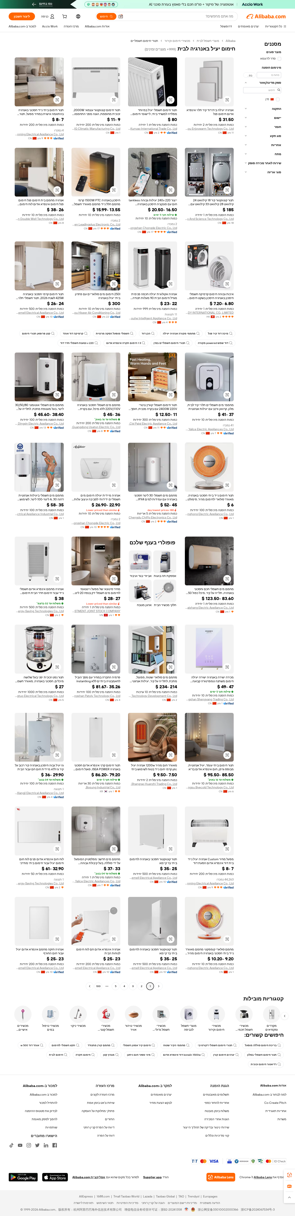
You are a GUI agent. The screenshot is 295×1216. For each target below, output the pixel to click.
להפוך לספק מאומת (44, 1119)
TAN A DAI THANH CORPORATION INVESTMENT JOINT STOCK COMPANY (96, 611)
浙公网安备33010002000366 (218, 1209)
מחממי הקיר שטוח (174, 1045)
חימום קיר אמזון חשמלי (137, 1045)
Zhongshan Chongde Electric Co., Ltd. (152, 228)
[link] (289, 1175)
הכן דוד (146, 333)
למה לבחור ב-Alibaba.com (269, 1094)
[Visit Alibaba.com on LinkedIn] (46, 1145)
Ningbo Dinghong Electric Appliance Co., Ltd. (209, 514)
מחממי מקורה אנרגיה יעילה (179, 333)
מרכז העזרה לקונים (102, 1094)
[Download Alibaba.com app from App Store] (55, 1177)
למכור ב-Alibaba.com (43, 1094)
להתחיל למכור (48, 1102)
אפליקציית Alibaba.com (88, 1177)
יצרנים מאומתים (161, 1094)
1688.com (103, 1196)
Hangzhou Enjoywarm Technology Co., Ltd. (209, 128)
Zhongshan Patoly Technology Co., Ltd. (96, 696)
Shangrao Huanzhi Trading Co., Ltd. (154, 784)
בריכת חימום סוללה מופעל (261, 1045)
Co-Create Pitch (275, 1102)
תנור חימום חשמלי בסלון (262, 1054)
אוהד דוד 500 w (30, 1045)
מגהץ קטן (108, 1054)
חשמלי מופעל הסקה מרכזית (112, 333)
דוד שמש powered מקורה (213, 343)
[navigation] (262, 514)
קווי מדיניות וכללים (217, 1135)
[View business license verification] (186, 1209)
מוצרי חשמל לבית (208, 41)
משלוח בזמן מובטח (217, 1111)
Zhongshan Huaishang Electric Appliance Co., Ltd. (209, 607)
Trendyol (193, 1196)
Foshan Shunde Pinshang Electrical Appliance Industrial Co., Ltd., (39, 514)
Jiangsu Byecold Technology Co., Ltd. (209, 787)
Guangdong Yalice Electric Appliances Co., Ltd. (209, 429)
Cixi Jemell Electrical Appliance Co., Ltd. (39, 312)
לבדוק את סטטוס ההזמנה (41, 1111)
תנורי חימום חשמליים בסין (169, 343)
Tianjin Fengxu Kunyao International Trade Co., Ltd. (152, 128)
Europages (210, 1196)
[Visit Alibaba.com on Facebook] (54, 1145)
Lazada (147, 1196)
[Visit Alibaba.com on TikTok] (11, 1145)
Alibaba (230, 41)
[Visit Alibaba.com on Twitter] (37, 1145)
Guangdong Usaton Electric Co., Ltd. (96, 427)
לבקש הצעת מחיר (160, 1102)
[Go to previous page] (159, 986)
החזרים (109, 1119)
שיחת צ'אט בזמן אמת (100, 1102)
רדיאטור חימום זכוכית (264, 1064)
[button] (120, 16)
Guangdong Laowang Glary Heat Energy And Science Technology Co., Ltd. (209, 219)
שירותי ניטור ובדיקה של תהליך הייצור (206, 1127)
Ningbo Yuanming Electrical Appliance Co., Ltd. (39, 134)
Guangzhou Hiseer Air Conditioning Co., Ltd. (96, 312)
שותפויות (51, 1127)
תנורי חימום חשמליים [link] (144, 41)
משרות (282, 1119)
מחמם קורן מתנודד (99, 1045)
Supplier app (152, 1177)
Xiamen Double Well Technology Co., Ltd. (39, 219)
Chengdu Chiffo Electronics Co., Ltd (153, 517)
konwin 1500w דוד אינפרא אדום (182, 1054)
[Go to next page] (90, 986)
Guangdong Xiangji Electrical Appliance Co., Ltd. (39, 793)
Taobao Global (165, 1196)
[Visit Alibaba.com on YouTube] (20, 1145)
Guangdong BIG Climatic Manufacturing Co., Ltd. (96, 128)
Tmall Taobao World (126, 1196)
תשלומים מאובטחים (216, 1094)
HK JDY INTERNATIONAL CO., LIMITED (209, 312)
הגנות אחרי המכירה (216, 1119)
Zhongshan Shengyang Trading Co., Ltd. (209, 699)
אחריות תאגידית (275, 1111)
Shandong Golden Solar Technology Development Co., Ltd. (152, 696)
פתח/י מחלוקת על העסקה (98, 1111)
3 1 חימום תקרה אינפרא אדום (123, 343)
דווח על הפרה (105, 1135)
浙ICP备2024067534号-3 (258, 1209)
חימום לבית (56, 1054)
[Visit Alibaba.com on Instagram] (28, 1145)
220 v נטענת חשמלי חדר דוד (77, 343)
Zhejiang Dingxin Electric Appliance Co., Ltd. (39, 423)
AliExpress (86, 1196)
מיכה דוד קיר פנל (218, 333)
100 (98, 986)
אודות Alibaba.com (273, 1085)
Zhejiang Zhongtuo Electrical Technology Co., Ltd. (39, 696)
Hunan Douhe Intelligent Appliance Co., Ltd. (152, 318)
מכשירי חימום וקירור (177, 41)
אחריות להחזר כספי (216, 1102)
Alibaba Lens (263, 1177)
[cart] (64, 17)
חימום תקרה (83, 1054)
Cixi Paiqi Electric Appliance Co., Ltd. (153, 423)
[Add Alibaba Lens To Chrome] (220, 1177)
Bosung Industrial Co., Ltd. (102, 787)
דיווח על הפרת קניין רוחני (98, 1127)
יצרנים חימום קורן (224, 1054)
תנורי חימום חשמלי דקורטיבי (215, 1045)
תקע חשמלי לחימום (63, 1045)
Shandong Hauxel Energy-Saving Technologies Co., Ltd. (39, 611)
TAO (181, 1196)
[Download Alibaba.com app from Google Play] (23, 1177)
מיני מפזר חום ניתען (139, 1054)
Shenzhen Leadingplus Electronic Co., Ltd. (96, 224)
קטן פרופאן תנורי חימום (36, 333)
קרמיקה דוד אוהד (73, 333)
